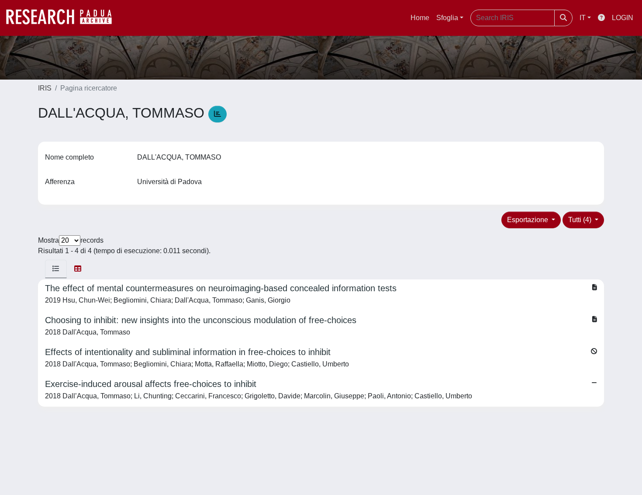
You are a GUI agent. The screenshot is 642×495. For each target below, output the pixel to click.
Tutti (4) (580, 219)
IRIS (45, 88)
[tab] (56, 269)
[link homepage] (63, 18)
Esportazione (528, 219)
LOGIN (622, 17)
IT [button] (583, 17)
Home (420, 17)
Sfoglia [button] (447, 17)
